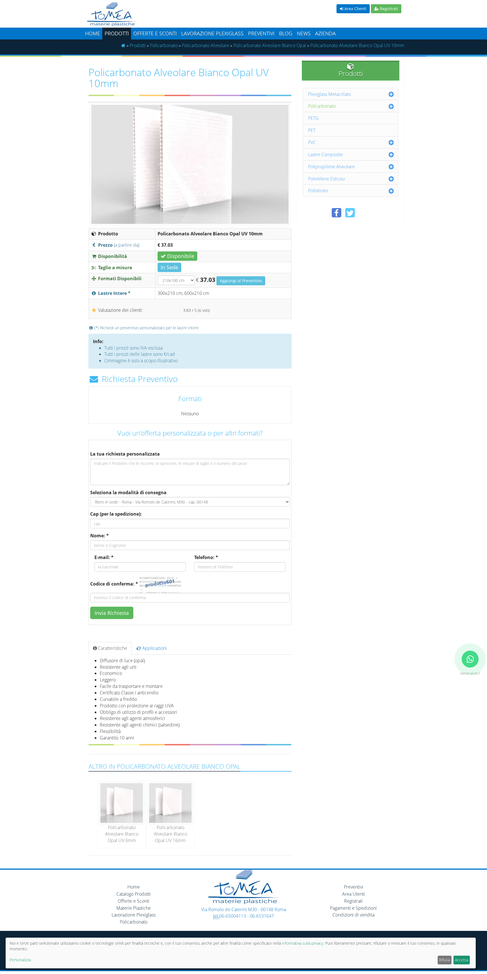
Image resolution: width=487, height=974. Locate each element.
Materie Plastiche (133, 908)
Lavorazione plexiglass (212, 33)
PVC (312, 142)
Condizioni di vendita (354, 915)
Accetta (461, 959)
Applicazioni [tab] (154, 648)
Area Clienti (354, 8)
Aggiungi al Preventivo (241, 280)
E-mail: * (104, 557)
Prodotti (117, 33)
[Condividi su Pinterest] (363, 212)
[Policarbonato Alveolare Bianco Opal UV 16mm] (170, 802)
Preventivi (261, 33)
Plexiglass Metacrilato (329, 94)
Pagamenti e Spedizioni (353, 908)
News (304, 33)
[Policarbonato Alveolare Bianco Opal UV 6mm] (121, 802)
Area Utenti (353, 894)
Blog (285, 33)
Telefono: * (206, 557)
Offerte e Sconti (155, 33)
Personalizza (20, 959)
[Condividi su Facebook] (336, 212)
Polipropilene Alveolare (331, 167)
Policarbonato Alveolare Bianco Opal (269, 45)
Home (92, 33)
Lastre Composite (325, 154)
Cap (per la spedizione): (116, 514)
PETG (313, 118)
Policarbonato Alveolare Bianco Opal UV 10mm (357, 45)
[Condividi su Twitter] (350, 212)
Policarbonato (164, 45)
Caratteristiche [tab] (112, 648)
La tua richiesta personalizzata (125, 454)
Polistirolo (318, 190)
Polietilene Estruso (326, 179)
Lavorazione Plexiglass (134, 915)
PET (311, 130)
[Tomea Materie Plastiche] (163, 15)
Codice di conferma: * (114, 584)
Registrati (388, 8)
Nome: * (99, 536)
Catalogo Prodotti (133, 894)
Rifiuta (444, 959)
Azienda (325, 33)
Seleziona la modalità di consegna (128, 492)
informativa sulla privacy (302, 943)
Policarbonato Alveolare (205, 45)
